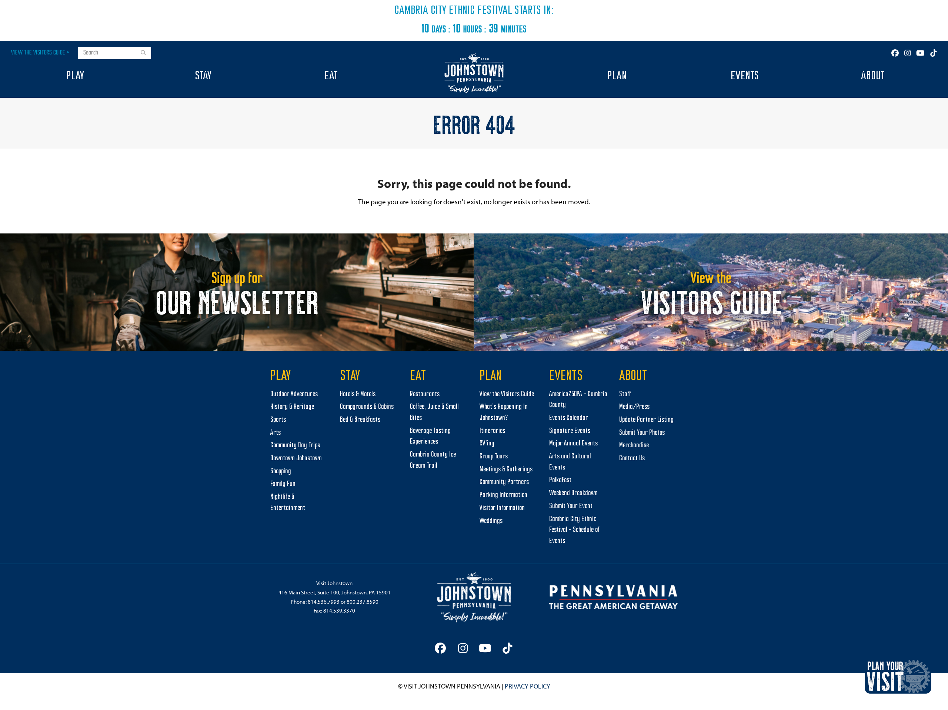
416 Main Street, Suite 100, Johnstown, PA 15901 (334, 592)
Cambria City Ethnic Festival (453, 10)
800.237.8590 (362, 601)
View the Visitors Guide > (40, 53)
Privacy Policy (527, 686)
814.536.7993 (324, 601)
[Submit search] (143, 53)
